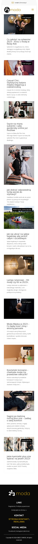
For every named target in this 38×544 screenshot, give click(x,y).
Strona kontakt (19, 519)
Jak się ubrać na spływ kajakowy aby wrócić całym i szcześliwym (18, 236)
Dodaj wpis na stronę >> (19, 510)
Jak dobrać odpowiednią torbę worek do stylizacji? (19, 192)
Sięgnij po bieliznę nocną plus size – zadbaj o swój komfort (19, 418)
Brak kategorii (26, 17)
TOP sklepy (27, 258)
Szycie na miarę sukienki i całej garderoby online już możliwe (17, 127)
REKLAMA (19, 522)
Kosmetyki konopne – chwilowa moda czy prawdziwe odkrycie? (17, 372)
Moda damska (26, 105)
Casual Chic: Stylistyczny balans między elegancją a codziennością (16, 83)
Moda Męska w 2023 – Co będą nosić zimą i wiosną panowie (18, 326)
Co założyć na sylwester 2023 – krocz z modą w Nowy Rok (19, 41)
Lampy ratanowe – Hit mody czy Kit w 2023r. (18, 281)
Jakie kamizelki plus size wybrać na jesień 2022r (19, 457)
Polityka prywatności (23, 506)
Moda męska (17, 209)
